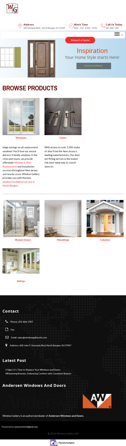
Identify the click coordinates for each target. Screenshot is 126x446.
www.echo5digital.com (26, 426)
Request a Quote (80, 40)
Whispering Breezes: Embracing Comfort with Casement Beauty (38, 373)
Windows (21, 137)
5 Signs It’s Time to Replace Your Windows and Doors (32, 369)
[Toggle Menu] (118, 35)
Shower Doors (23, 239)
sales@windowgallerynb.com (32, 337)
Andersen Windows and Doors (66, 415)
